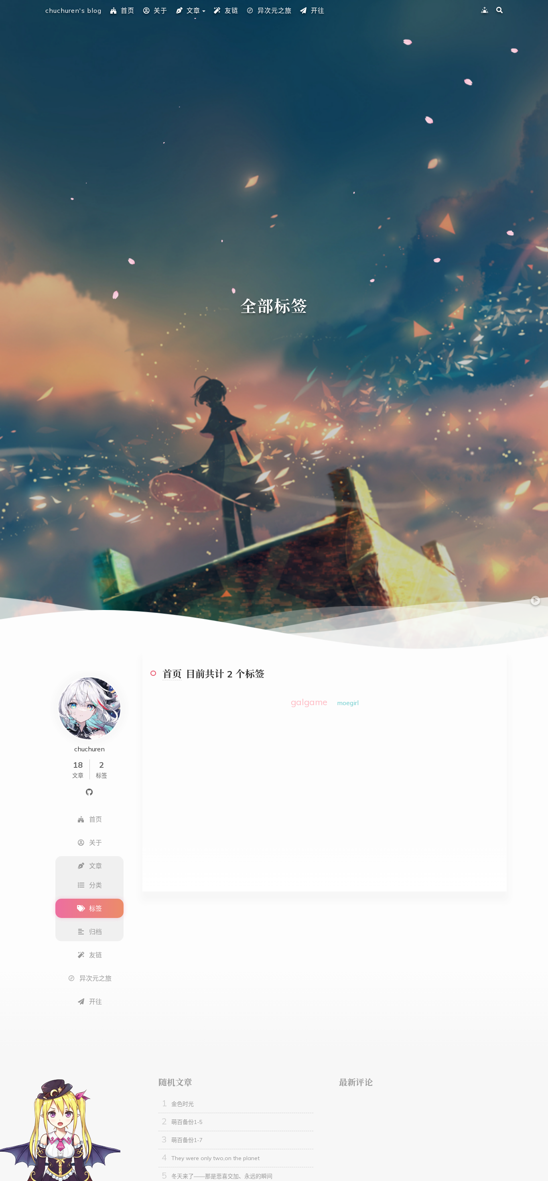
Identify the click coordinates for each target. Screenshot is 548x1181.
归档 (95, 932)
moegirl (348, 703)
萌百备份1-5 (187, 1122)
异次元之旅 (275, 10)
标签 (95, 908)
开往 (318, 10)
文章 (193, 10)
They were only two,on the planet (215, 1158)
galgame (309, 702)
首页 (127, 10)
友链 (231, 10)
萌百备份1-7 (187, 1140)
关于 (160, 10)
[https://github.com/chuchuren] (89, 791)
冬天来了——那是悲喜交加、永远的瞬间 (221, 1176)
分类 (95, 885)
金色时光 (182, 1104)
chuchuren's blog (73, 10)
